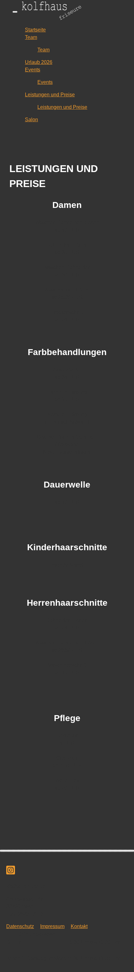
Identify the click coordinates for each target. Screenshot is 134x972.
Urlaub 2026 (38, 62)
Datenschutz (20, 926)
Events (32, 69)
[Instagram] (10, 872)
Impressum (52, 926)
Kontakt (79, 926)
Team (31, 37)
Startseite (35, 29)
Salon (31, 119)
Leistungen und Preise (50, 94)
